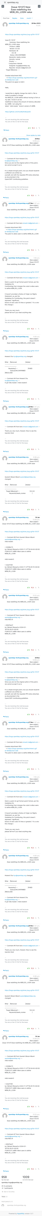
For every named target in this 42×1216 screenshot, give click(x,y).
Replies (14, 18)
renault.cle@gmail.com (30, 223)
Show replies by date (33, 135)
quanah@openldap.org (27, 477)
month (29, 18)
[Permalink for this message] (39, 128)
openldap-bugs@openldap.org (12, 1182)
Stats (22, 18)
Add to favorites (9, 1192)
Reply (7, 130)
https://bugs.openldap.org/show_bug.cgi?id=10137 (22, 34)
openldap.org (12, 2)
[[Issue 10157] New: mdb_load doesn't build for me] (39, 6)
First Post (6, 18)
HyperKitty (20, 1213)
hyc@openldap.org (11, 161)
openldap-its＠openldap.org (19, 23)
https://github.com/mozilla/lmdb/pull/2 (18, 112)
